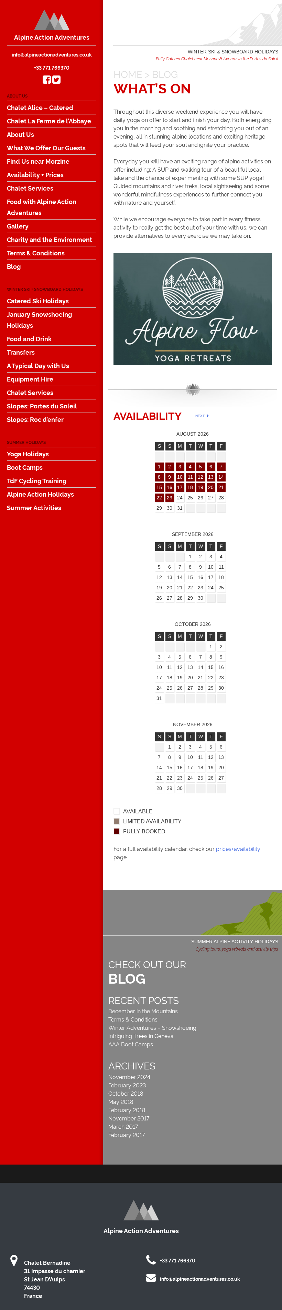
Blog (14, 266)
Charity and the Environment (49, 239)
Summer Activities (34, 507)
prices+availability (238, 848)
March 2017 (123, 1126)
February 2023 (127, 1085)
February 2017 (126, 1134)
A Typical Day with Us (38, 365)
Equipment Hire (30, 379)
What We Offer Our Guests (46, 147)
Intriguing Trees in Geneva (141, 1035)
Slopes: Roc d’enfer (35, 419)
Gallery (18, 226)
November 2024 (129, 1076)
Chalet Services (30, 188)
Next (200, 416)
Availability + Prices (35, 174)
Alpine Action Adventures (51, 37)
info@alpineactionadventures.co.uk (52, 54)
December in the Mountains (143, 1011)
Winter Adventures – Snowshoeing (152, 1027)
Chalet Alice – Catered (40, 107)
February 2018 (126, 1110)
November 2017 (128, 1118)
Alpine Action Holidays (40, 494)
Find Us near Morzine (38, 161)
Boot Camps (25, 467)
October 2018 (125, 1093)
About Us (20, 134)
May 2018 (120, 1101)
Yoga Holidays (28, 453)
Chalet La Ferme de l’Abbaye (49, 120)
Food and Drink (29, 338)
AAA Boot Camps (130, 1044)
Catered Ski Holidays (38, 300)
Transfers (21, 352)
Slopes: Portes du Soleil (42, 406)
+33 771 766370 (51, 67)
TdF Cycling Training (36, 480)
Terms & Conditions (36, 252)
